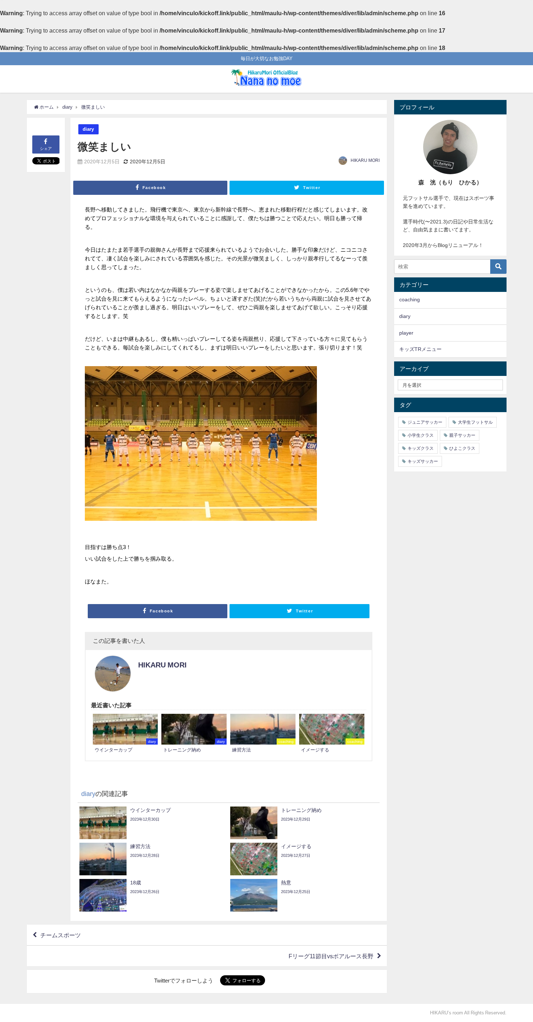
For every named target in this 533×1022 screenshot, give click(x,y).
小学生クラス (421, 435)
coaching (409, 299)
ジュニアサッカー (425, 422)
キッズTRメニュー (420, 349)
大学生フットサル (475, 422)
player (406, 332)
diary (88, 129)
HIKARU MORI (365, 160)
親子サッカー (462, 435)
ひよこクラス (462, 448)
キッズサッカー (423, 461)
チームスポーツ (60, 935)
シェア (46, 148)
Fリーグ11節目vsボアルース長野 (331, 956)
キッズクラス (421, 448)
